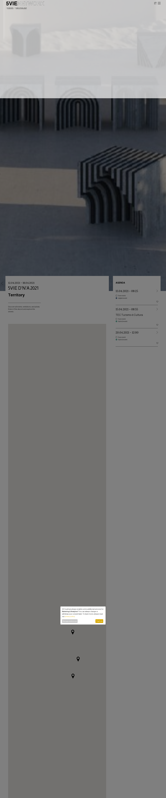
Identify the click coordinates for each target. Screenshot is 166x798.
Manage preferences (70, 621)
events (10, 8)
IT (155, 3)
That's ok (99, 621)
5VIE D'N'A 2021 (21, 8)
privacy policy (70, 616)
